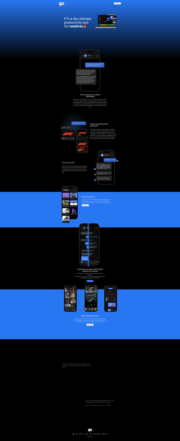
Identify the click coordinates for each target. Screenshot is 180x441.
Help (77, 434)
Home (73, 434)
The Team (86, 434)
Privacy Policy (105, 434)
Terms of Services (96, 434)
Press (91, 434)
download (117, 3)
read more (85, 205)
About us (81, 434)
